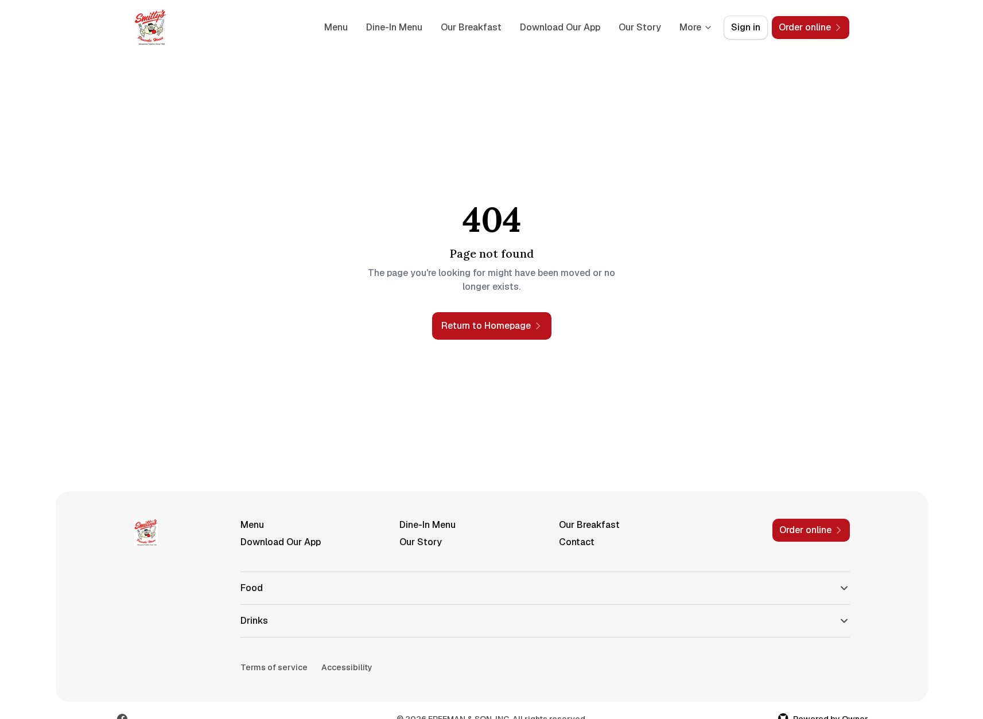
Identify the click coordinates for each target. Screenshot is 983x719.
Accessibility (346, 667)
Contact (577, 542)
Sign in (745, 27)
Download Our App (560, 27)
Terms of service (274, 667)
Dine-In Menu (394, 27)
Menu (336, 27)
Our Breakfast (471, 27)
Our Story (640, 27)
